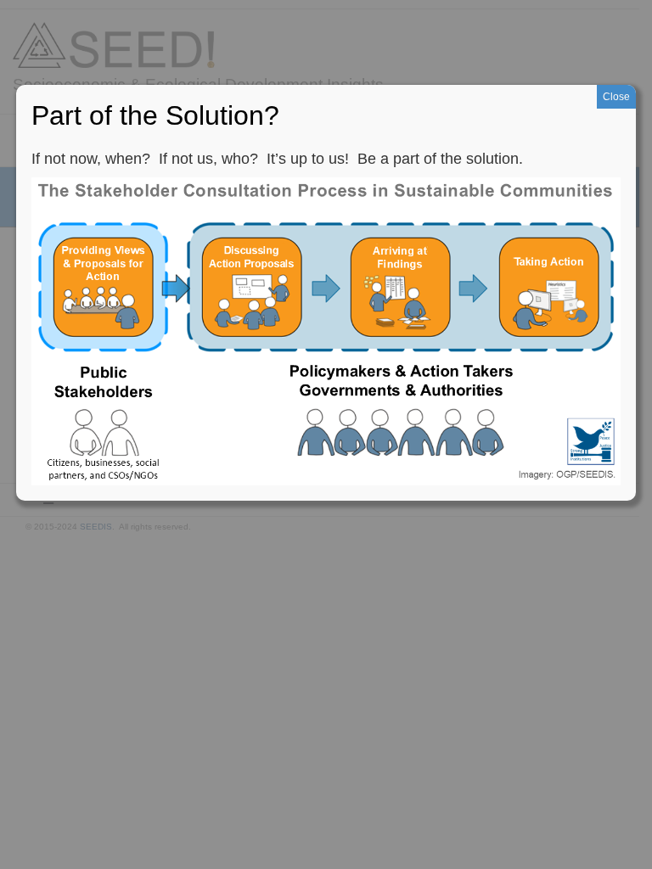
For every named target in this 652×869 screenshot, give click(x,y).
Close (616, 97)
